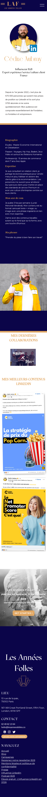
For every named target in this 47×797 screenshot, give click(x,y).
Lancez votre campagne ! (14, 736)
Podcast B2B (8, 776)
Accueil (5, 751)
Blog (3, 754)
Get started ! (24, 613)
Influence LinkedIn (11, 773)
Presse (4, 770)
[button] (42, 5)
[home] (13, 5)
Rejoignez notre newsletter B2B (18, 760)
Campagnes (7, 757)
